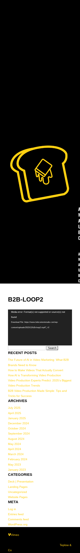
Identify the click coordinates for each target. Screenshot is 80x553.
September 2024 (19, 433)
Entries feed (16, 514)
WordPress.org (17, 524)
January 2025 (17, 418)
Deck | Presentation (20, 481)
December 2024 (18, 423)
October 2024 (17, 428)
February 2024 (17, 459)
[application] (40, 327)
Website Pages (17, 497)
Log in (12, 509)
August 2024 (16, 438)
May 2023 (14, 464)
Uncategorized (17, 492)
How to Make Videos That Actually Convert (35, 370)
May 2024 (14, 444)
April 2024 (14, 449)
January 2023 (17, 469)
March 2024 (16, 454)
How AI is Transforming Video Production (34, 375)
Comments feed (18, 519)
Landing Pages (17, 486)
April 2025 (14, 413)
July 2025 (14, 407)
